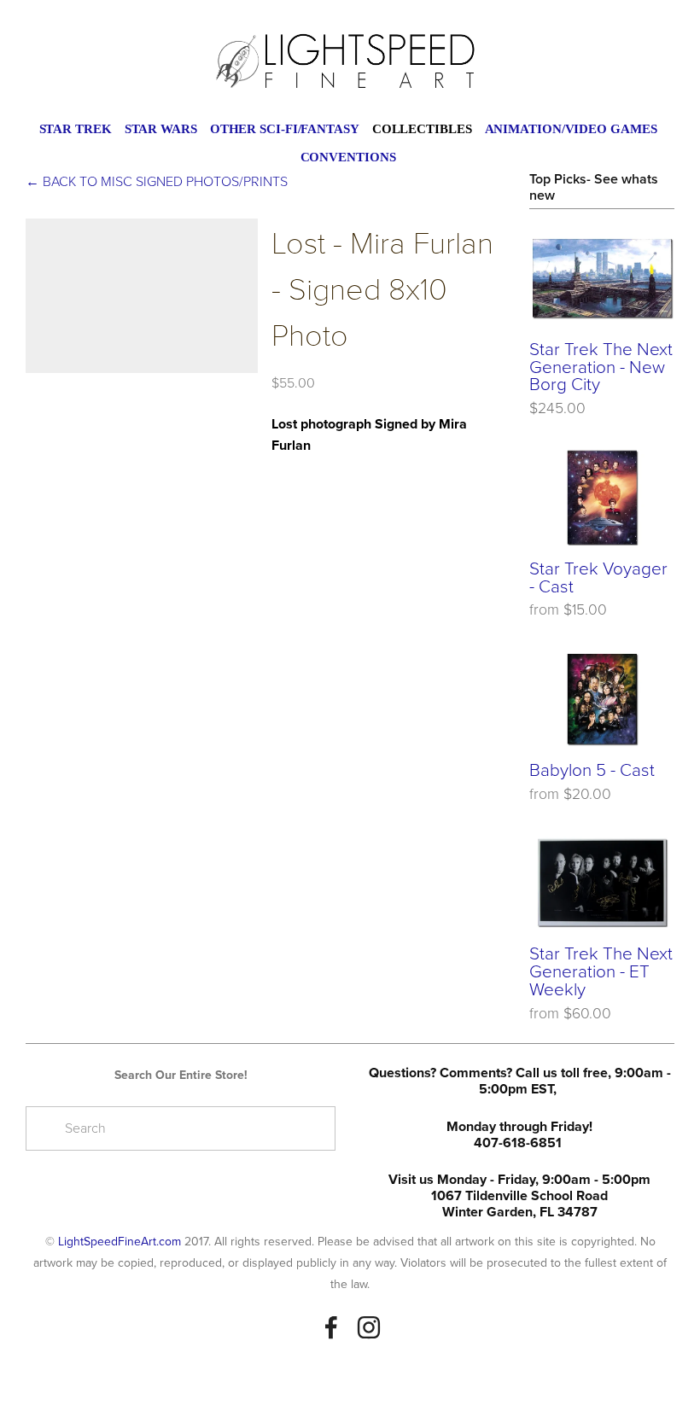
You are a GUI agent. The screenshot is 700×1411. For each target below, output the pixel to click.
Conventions (348, 157)
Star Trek (75, 129)
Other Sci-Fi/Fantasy (284, 129)
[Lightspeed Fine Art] (369, 1327)
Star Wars (161, 129)
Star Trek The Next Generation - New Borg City (601, 366)
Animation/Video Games (571, 129)
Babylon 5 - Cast (592, 769)
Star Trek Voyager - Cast (598, 577)
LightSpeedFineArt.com (119, 1241)
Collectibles (422, 129)
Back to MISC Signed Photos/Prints (157, 181)
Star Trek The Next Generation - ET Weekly (601, 970)
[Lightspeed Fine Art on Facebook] (331, 1327)
